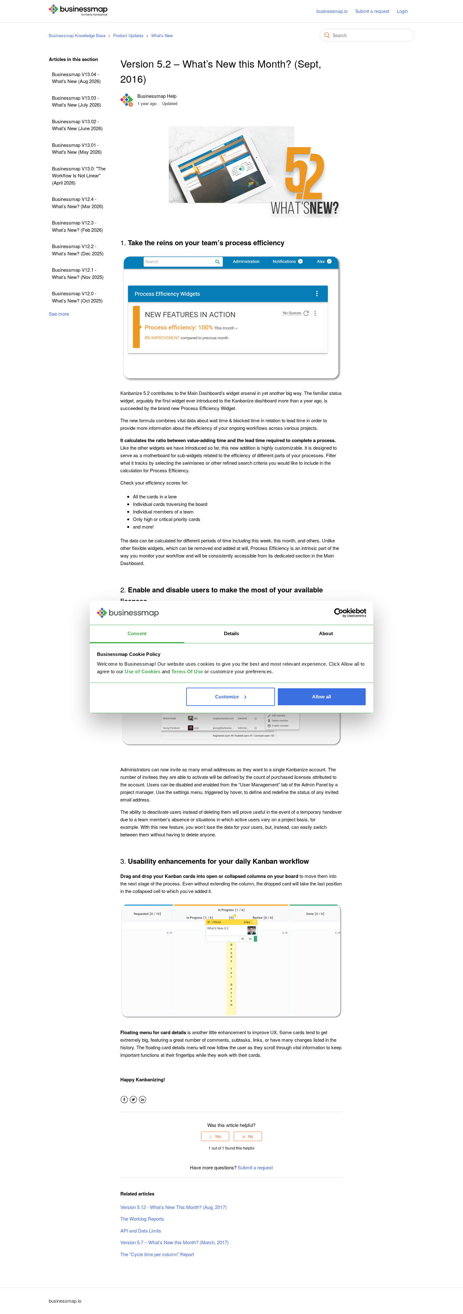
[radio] (215, 1136)
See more (59, 313)
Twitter (133, 1100)
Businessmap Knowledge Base (77, 35)
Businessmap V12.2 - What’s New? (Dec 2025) (78, 250)
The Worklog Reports (142, 1218)
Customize (227, 696)
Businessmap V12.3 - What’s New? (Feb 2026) (77, 226)
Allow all (321, 696)
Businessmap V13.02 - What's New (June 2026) (77, 125)
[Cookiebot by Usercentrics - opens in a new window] (338, 613)
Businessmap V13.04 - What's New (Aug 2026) (76, 78)
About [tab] (326, 633)
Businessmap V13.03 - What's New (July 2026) (76, 101)
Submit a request (372, 11)
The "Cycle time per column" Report (157, 1254)
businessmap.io (332, 11)
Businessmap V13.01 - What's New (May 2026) (77, 148)
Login (402, 11)
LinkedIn (142, 1100)
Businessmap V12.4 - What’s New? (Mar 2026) (77, 202)
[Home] (78, 14)
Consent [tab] (137, 633)
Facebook (124, 1100)
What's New (162, 35)
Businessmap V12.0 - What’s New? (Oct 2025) (77, 297)
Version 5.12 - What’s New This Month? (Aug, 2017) (173, 1207)
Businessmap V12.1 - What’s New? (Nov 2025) (78, 273)
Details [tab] (231, 633)
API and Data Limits (140, 1230)
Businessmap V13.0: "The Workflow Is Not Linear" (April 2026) (79, 175)
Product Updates (128, 35)
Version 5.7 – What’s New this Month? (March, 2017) (174, 1242)
